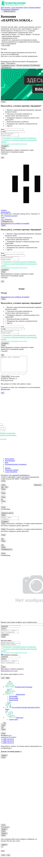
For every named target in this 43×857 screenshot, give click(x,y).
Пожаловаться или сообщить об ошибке (15, 223)
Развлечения (13, 700)
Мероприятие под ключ (9, 671)
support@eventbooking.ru (21, 475)
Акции (25, 7)
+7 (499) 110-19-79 (7, 739)
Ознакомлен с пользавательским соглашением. (19, 138)
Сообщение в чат (7, 221)
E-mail (3, 131)
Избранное (15, 9)
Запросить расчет (9, 11)
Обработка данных (11, 470)
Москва (7, 468)
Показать (8, 219)
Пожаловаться (6, 67)
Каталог (7, 7)
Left (3, 678)
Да (2, 487)
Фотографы (13, 696)
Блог (2, 7)
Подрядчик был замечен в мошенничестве (22, 124)
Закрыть (4, 755)
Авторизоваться (7, 549)
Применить (37, 485)
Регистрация (9, 459)
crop (8, 855)
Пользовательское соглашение (16, 464)
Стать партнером (17, 7)
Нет (6, 487)
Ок (2, 499)
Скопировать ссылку (8, 65)
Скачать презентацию (5, 211)
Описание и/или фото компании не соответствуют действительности (18, 115)
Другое (9, 126)
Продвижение (6, 9)
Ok (2, 157)
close (3, 855)
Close (3, 102)
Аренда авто (13, 719)
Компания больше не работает (18, 122)
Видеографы (13, 698)
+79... (3, 219)
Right (7, 678)
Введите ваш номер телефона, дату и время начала (19, 622)
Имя (2, 129)
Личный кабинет (35, 7)
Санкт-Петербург (11, 472)
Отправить (5, 146)
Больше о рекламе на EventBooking (28, 65)
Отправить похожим (10, 655)
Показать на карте (11, 216)
